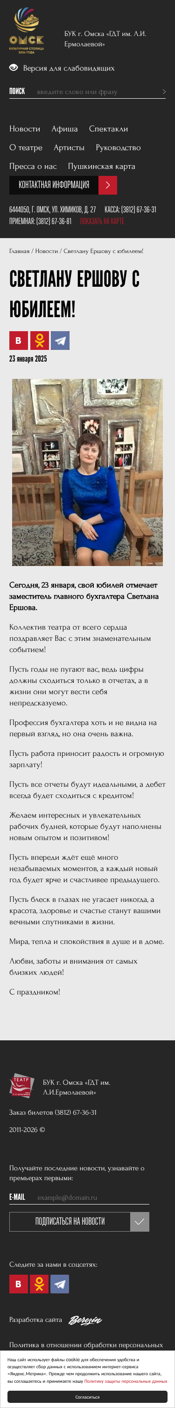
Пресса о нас (33, 166)
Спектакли (108, 129)
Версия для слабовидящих (68, 68)
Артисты (69, 147)
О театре (25, 147)
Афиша (64, 129)
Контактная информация (54, 185)
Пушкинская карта (102, 166)
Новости (24, 129)
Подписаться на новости (70, 1221)
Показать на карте (102, 221)
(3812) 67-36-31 (138, 209)
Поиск (17, 91)
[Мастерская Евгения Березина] (85, 1322)
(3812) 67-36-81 (53, 221)
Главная (19, 251)
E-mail (17, 1197)
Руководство (118, 147)
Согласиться (88, 1396)
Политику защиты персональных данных (126, 1380)
